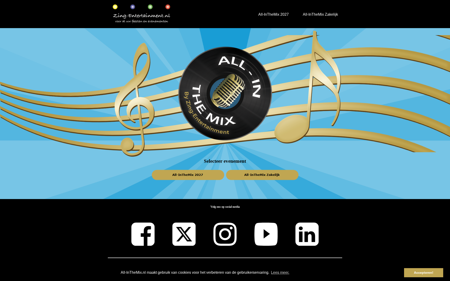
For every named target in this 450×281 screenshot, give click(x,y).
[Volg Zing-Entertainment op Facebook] (143, 224)
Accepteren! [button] (423, 272)
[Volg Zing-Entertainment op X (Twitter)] (184, 224)
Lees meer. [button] (280, 272)
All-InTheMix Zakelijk (320, 14)
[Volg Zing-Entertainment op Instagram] (225, 224)
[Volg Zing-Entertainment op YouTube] (266, 224)
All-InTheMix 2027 (273, 14)
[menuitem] (273, 14)
